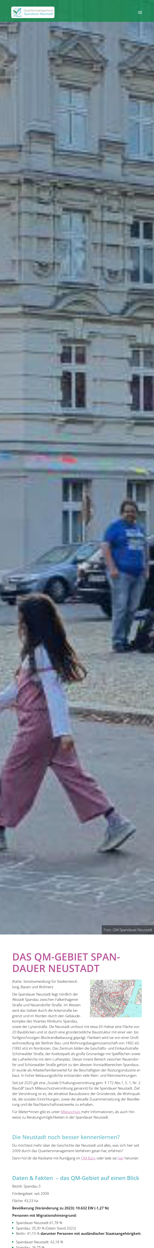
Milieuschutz (71, 1111)
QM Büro (88, 1158)
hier (121, 1158)
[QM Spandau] (32, 12)
